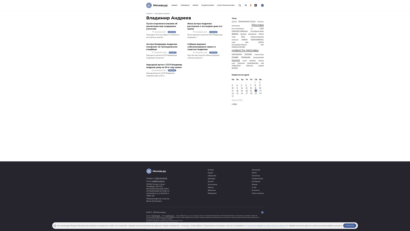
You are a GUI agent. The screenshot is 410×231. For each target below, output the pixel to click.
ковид (244, 39)
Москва (258, 25)
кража (233, 42)
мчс (262, 44)
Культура (172, 52)
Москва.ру (160, 5)
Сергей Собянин (240, 31)
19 (242, 91)
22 (256, 90)
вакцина (243, 34)
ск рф (245, 60)
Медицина (212, 193)
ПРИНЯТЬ (349, 226)
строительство (252, 63)
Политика (256, 176)
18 (237, 91)
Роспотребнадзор (238, 28)
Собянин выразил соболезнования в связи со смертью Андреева (201, 46)
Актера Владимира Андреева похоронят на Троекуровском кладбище (161, 46)
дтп (243, 36)
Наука (254, 173)
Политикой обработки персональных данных (266, 226)
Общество (172, 32)
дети (233, 37)
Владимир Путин (247, 21)
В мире (211, 170)
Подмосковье (207, 5)
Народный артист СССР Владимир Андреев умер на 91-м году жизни (164, 66)
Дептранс (260, 21)
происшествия (258, 57)
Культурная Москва (226, 5)
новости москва (238, 47)
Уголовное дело (257, 31)
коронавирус (257, 39)
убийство (249, 65)
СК (252, 28)
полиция (245, 57)
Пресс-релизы (258, 193)
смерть (252, 60)
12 (242, 88)
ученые (261, 65)
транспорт (236, 65)
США (262, 28)
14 (251, 88)
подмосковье (259, 54)
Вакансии (212, 190)
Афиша (211, 187)
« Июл (234, 104)
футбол (235, 68)
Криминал (185, 5)
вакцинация (252, 34)
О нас (254, 187)
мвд (246, 42)
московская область (239, 44)
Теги (234, 18)
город (261, 34)
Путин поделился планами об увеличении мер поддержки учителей (161, 26)
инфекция (235, 39)
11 (237, 88)
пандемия (237, 54)
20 (247, 91)
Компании (256, 181)
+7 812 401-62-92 (160, 178)
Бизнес (175, 5)
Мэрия (195, 5)
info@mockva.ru (158, 181)
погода (248, 54)
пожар (235, 57)
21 (251, 91)
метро (261, 42)
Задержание (236, 25)
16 (260, 88)
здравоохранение (257, 37)
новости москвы (245, 50)
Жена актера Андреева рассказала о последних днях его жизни (204, 26)
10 (233, 88)
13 (246, 88)
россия (236, 60)
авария (235, 34)
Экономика (212, 184)
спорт (233, 63)
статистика (241, 63)
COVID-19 (234, 21)
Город (210, 173)
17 (233, 91)
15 (255, 88)
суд (262, 63)
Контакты (255, 190)
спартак (261, 60)
